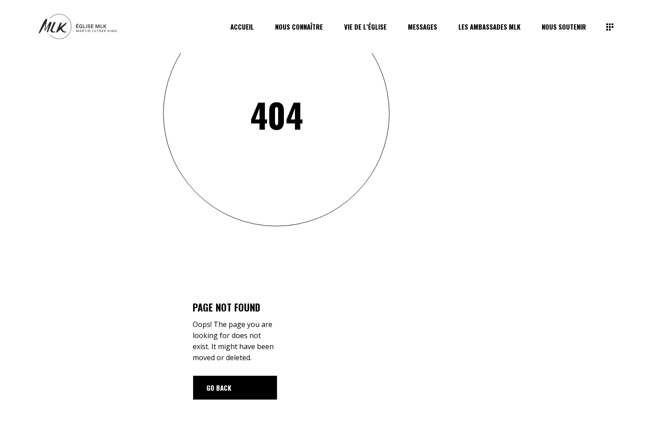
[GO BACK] (235, 387)
